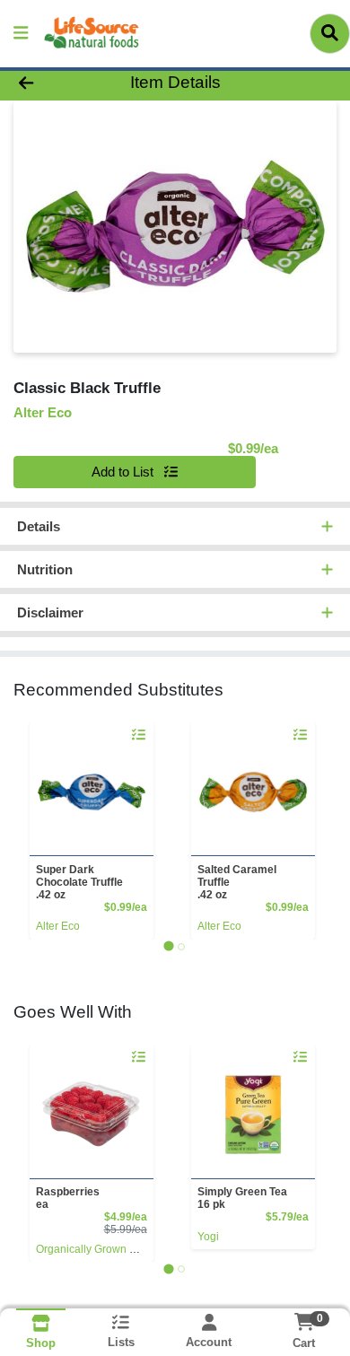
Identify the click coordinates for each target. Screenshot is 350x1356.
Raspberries (68, 1198)
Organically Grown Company (106, 1249)
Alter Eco (58, 926)
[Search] (329, 33)
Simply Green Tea (242, 1198)
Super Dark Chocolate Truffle (79, 882)
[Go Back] (53, 83)
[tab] (168, 946)
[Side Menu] (20, 33)
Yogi (208, 1236)
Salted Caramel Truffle (236, 882)
